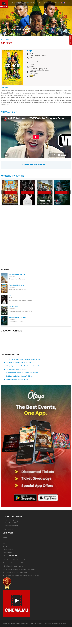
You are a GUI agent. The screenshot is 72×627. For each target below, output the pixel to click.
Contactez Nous (48, 2)
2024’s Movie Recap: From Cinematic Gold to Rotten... (23, 359)
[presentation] (3, 192)
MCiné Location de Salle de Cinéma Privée (15, 572)
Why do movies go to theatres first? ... (18, 379)
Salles (25, 2)
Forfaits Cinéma (7, 552)
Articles (32, 2)
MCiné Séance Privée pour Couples (13, 566)
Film (7, 40)
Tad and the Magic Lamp (16, 285)
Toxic (10, 296)
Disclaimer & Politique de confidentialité (55, 623)
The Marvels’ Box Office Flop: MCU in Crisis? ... (21, 362)
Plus (56, 2)
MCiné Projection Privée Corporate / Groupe (15, 560)
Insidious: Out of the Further (17, 317)
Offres (39, 2)
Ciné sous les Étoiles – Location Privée (14, 563)
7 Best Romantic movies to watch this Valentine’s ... (22, 372)
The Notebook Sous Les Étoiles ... (16, 369)
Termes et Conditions (36, 623)
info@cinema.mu (8, 529)
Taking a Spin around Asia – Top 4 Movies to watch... (23, 366)
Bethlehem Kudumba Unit (17, 274)
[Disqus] (36, 231)
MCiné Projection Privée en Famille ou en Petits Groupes (19, 569)
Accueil (13, 2)
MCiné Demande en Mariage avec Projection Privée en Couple (21, 575)
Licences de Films (8, 549)
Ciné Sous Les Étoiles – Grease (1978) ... (19, 376)
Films (19, 2)
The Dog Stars (13, 306)
